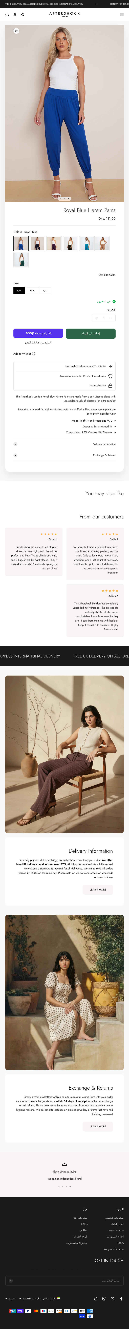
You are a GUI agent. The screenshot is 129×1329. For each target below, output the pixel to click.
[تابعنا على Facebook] (121, 1298)
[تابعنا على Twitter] (113, 1298)
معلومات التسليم (114, 1218)
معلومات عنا (80, 1218)
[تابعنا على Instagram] (104, 1298)
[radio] (21, 243)
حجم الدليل (117, 1224)
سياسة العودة (116, 1230)
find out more (99, 376)
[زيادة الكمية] (97, 318)
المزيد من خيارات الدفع (38, 342)
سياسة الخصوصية (114, 1249)
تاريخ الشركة (80, 1236)
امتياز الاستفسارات (77, 1243)
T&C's (120, 1243)
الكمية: (111, 310)
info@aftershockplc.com (53, 1097)
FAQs (84, 1224)
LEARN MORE (98, 890)
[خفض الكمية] (110, 318)
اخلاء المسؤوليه (115, 1236)
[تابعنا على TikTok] (95, 1298)
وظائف (84, 1230)
